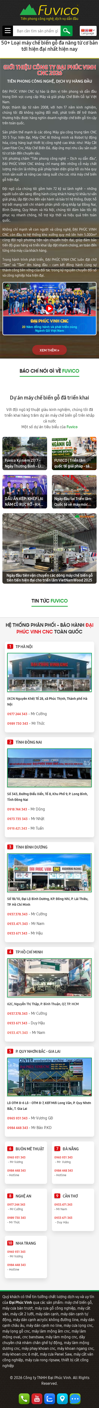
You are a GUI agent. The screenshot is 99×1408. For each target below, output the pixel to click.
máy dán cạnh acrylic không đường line (45, 1319)
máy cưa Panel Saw (56, 1354)
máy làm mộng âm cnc (51, 1331)
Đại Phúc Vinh (20, 1302)
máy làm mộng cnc (61, 1337)
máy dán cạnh (47, 1314)
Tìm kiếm (67, 31)
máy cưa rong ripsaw (42, 1359)
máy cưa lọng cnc (78, 1325)
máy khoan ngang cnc (75, 1348)
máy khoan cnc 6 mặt (20, 1354)
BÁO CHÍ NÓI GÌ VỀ (49, 371)
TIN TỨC (49, 601)
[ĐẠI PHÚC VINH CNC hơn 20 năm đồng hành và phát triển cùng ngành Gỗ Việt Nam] (49, 308)
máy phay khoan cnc (38, 1348)
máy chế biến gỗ (78, 1302)
